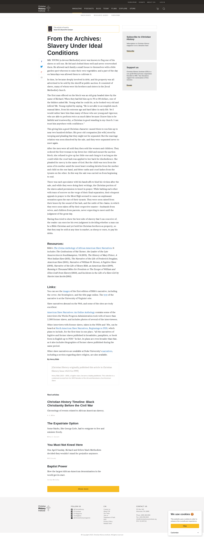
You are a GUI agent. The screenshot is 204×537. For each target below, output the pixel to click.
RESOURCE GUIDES (101, 15)
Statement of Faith (109, 517)
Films (114, 9)
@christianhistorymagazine (81, 518)
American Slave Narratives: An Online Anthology (71, 312)
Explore (123, 9)
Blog (98, 9)
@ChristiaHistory (78, 509)
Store (133, 9)
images (66, 291)
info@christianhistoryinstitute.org (146, 519)
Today (106, 9)
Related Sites (108, 523)
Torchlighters (77, 516)
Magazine (77, 9)
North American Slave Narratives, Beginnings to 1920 (81, 328)
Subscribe (132, 2)
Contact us (107, 509)
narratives (107, 351)
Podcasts (89, 9)
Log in (162, 2)
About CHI (151, 2)
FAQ (105, 519)
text (105, 295)
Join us (106, 515)
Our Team (107, 513)
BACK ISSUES (86, 15)
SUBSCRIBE (115, 15)
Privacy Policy (108, 521)
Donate (142, 2)
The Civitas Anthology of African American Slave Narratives (83, 248)
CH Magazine (77, 513)
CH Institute (77, 511)
